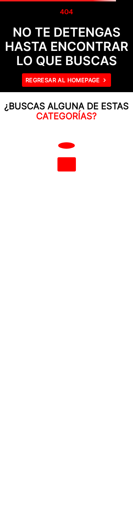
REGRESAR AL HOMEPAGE (63, 80)
